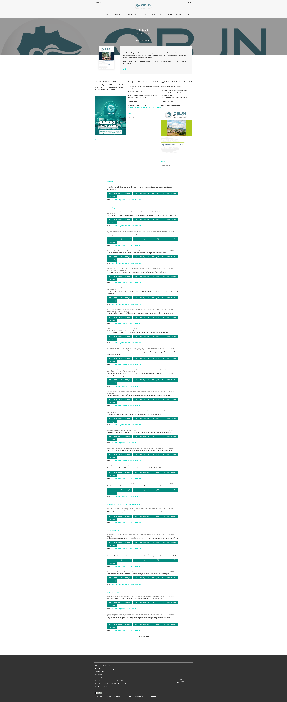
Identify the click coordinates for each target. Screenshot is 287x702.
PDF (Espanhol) (118, 193)
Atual (145, 14)
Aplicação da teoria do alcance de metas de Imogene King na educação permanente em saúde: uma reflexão (142, 538)
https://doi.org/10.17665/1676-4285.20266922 (126, 425)
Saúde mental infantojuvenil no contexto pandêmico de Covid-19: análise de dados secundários (139, 486)
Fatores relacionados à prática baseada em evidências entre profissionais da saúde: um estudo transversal (142, 468)
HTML (163, 193)
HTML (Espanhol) (171, 193)
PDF (110, 193)
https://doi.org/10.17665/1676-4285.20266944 (126, 405)
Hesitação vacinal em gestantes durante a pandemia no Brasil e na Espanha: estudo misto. (137, 272)
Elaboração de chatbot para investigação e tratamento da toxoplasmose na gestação (134, 512)
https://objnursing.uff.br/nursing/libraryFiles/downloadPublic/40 (145, 107)
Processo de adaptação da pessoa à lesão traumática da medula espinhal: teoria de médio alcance (139, 432)
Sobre (107, 14)
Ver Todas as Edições (143, 636)
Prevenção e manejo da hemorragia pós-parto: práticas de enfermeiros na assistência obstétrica (139, 235)
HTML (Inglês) (112, 196)
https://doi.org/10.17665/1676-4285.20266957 (126, 282)
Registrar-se (184, 2)
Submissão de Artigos (133, 14)
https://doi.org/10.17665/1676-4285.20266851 (126, 584)
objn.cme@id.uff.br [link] (104, 686)
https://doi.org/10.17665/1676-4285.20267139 (126, 200)
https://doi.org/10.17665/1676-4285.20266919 (126, 548)
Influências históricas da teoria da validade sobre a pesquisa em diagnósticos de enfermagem (138, 574)
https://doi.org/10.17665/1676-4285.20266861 (126, 226)
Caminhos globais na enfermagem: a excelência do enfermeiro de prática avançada (134, 598)
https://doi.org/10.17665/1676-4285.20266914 (126, 304)
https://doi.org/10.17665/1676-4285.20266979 (126, 609)
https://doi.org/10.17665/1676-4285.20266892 (126, 522)
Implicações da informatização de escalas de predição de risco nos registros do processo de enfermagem (141, 215)
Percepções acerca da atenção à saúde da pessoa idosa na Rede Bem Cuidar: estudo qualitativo (138, 395)
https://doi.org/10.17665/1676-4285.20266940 (126, 245)
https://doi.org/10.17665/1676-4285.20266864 (126, 323)
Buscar (187, 14)
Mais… (97, 140)
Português (99, 2)
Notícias (169, 14)
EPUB (135, 193)
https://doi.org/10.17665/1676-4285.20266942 (126, 443)
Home (99, 14)
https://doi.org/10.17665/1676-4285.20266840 (126, 566)
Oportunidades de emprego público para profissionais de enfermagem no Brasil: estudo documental (140, 313)
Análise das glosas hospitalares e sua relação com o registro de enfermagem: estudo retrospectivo (139, 332)
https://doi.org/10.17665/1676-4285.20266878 (126, 364)
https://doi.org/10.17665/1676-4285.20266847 (126, 478)
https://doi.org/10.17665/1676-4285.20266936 (126, 496)
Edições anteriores (157, 14)
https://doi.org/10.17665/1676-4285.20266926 (126, 460)
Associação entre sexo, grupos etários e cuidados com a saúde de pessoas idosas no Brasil (136, 253)
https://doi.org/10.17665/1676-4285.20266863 (126, 630)
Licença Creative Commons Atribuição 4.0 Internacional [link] (141, 696)
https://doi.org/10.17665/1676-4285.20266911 (126, 343)
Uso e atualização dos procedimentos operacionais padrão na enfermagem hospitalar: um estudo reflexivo (142, 556)
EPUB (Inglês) (155, 193)
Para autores (118, 14)
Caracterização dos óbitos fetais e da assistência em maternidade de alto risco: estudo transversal (139, 450)
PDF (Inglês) (128, 193)
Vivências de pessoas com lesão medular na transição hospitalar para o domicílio (134, 414)
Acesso (189, 2)
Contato (178, 14)
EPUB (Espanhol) (144, 193)
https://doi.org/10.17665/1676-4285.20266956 (126, 263)
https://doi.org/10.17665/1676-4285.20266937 (126, 386)
